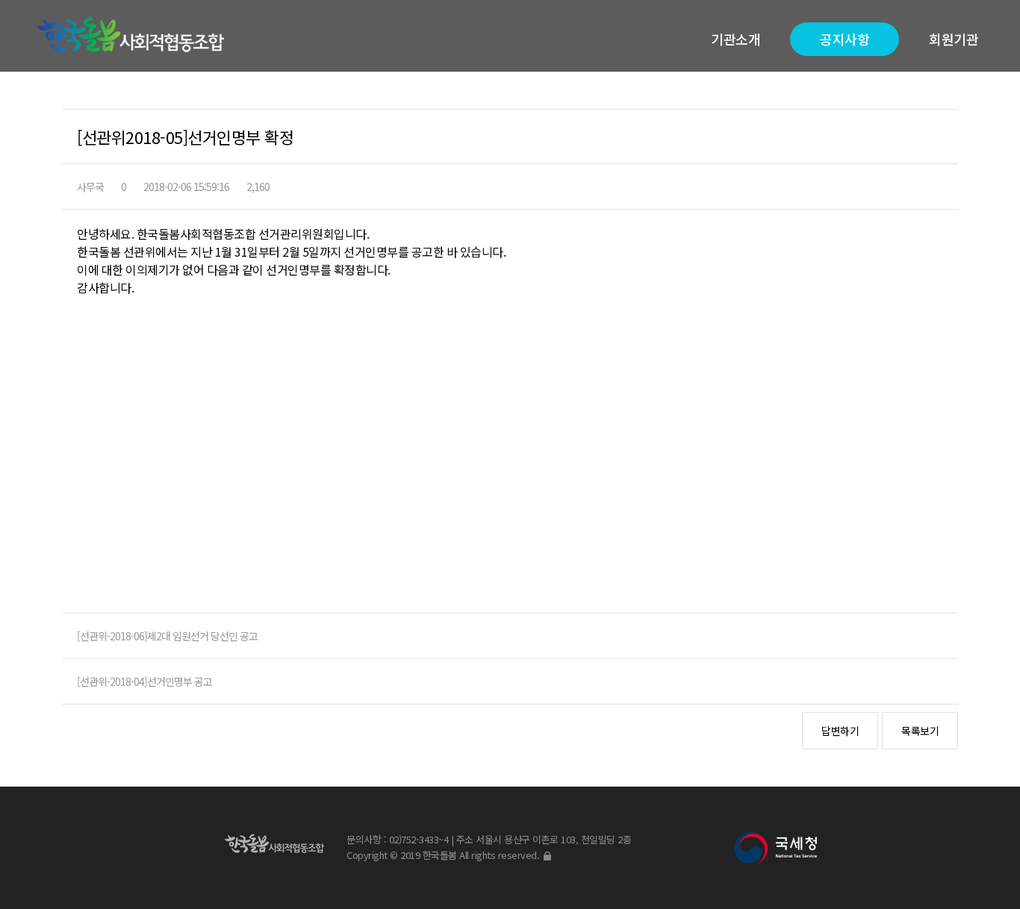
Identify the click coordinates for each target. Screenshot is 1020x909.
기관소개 (735, 39)
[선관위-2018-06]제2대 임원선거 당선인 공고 (167, 635)
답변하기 (840, 730)
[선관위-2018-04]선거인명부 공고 (144, 681)
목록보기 (920, 730)
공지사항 (844, 39)
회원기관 (953, 39)
